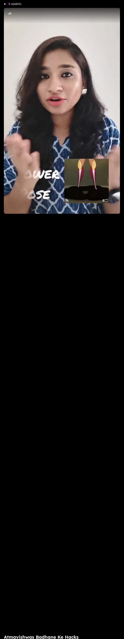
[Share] (9, 13)
